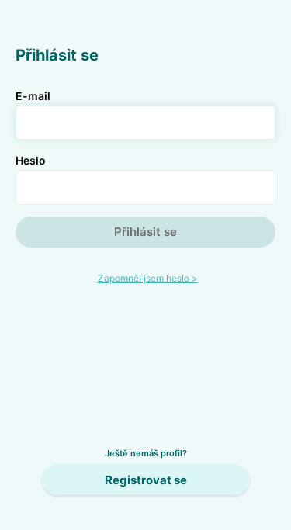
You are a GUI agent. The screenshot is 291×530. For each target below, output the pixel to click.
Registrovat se (146, 480)
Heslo (31, 160)
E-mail (33, 95)
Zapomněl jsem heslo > (148, 278)
